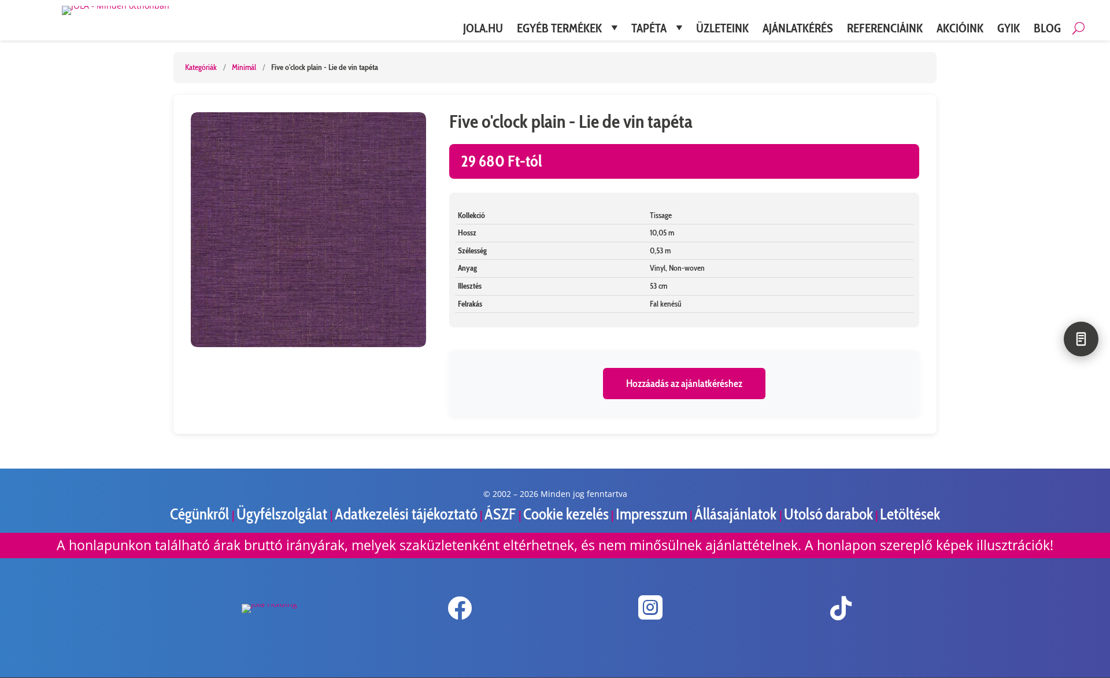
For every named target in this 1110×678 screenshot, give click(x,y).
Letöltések (910, 514)
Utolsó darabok (828, 514)
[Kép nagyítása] (308, 230)
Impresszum (651, 514)
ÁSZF (501, 514)
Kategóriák (201, 67)
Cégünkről (201, 514)
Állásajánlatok (736, 514)
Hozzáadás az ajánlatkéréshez (684, 383)
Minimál (244, 67)
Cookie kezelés (566, 514)
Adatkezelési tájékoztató (406, 514)
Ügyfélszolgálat (283, 514)
